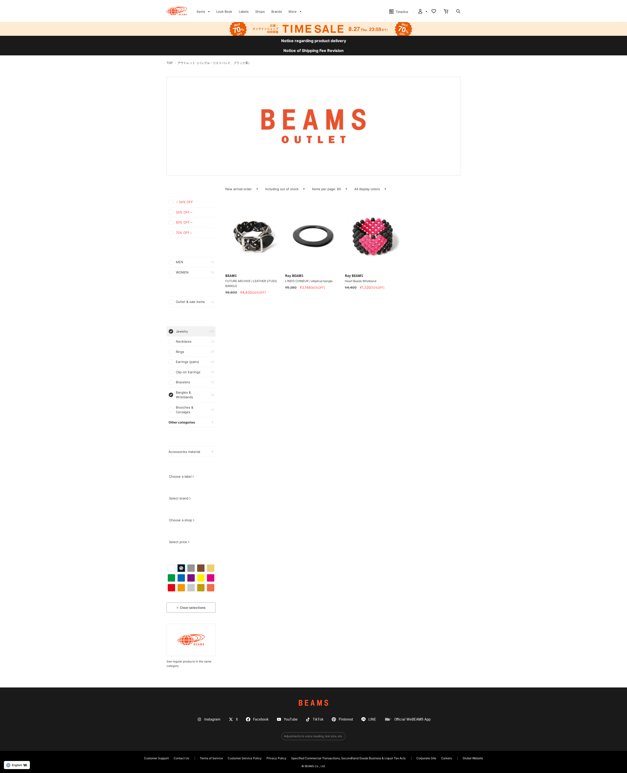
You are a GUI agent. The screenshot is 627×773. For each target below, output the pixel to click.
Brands (276, 11)
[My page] (422, 11)
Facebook (261, 719)
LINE (372, 719)
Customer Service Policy (245, 758)
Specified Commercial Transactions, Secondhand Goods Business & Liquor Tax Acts (348, 758)
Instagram (212, 719)
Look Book (224, 11)
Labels (244, 11)
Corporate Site (426, 758)
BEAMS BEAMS (176, 11)
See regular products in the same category (189, 664)
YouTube (291, 719)
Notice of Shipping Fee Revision (313, 50)
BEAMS (313, 703)
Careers (446, 758)
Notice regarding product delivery (313, 40)
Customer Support (156, 758)
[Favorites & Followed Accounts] (434, 11)
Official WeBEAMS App (412, 719)
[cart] (446, 11)
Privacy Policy (276, 758)
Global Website (473, 758)
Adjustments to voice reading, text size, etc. (313, 736)
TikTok (318, 719)
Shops (260, 11)
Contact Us (181, 758)
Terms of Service (211, 758)
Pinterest (346, 719)
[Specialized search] (458, 11)
